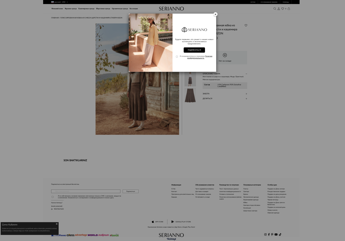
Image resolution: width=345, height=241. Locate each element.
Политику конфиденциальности (199, 57)
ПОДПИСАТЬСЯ (194, 50)
